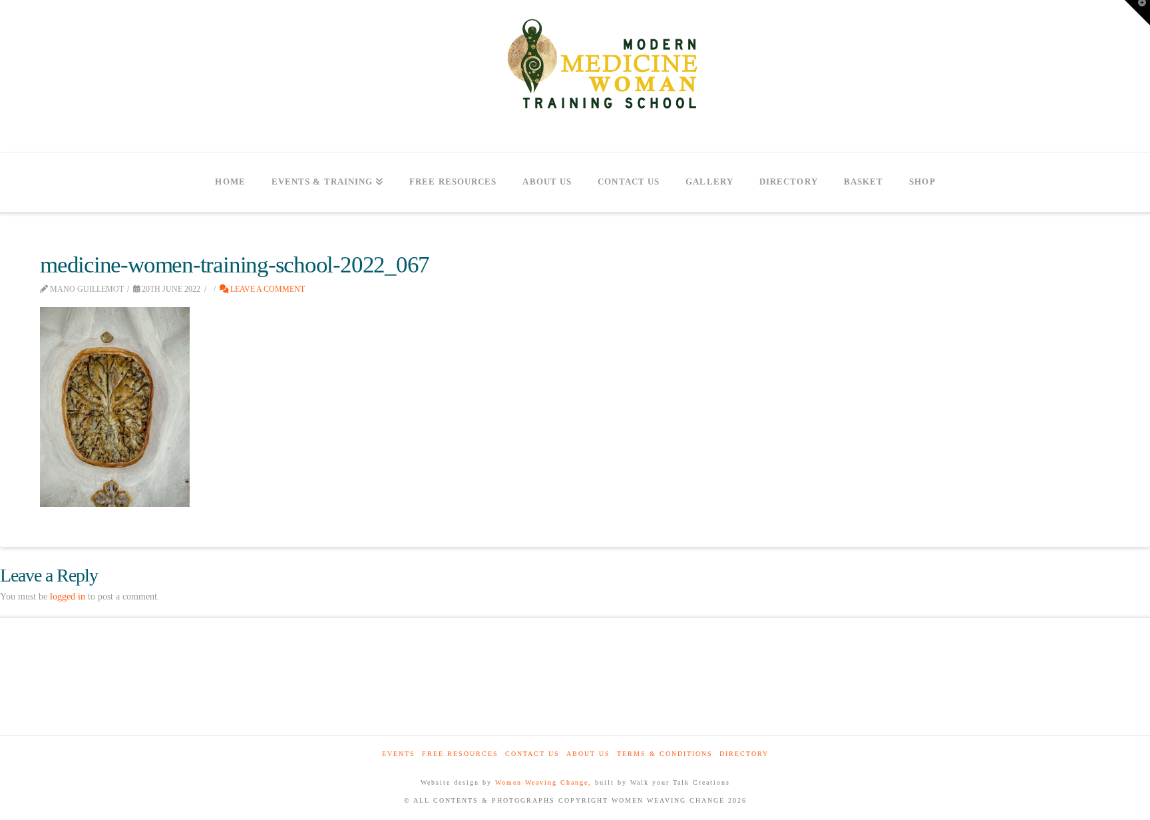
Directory (744, 753)
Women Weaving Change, (543, 782)
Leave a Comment (266, 289)
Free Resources (460, 753)
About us (588, 753)
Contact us (532, 753)
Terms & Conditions (665, 753)
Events (398, 753)
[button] (1137, 12)
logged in (67, 597)
